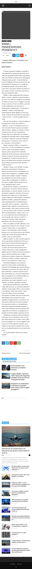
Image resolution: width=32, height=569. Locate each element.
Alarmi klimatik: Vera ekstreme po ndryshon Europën (18, 367)
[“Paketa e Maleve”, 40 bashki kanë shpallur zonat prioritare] (6, 543)
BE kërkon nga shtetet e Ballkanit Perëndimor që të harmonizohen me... (21, 517)
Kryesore (9, 41)
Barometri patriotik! (25, 353)
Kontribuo (19, 564)
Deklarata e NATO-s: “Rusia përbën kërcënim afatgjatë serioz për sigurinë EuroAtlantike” (21, 484)
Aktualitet (4, 41)
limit (3, 455)
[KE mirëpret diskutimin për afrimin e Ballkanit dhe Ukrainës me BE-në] (6, 510)
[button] (29, 5)
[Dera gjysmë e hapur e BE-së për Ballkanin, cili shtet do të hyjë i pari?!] (6, 477)
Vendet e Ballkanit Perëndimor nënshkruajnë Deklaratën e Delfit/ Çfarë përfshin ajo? (21, 550)
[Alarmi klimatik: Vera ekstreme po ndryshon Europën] (6, 368)
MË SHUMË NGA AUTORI (9, 361)
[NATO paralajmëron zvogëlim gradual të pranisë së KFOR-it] (6, 502)
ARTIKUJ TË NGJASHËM (9, 359)
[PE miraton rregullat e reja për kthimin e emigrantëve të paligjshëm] (6, 493)
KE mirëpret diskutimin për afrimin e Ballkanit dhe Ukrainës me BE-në (20, 509)
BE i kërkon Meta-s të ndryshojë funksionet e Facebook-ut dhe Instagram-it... (20, 468)
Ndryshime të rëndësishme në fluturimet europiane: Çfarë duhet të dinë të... (16, 451)
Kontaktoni (12, 564)
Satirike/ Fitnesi (6, 353)
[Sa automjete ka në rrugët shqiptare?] (6, 535)
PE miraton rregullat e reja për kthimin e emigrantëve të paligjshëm (20, 493)
